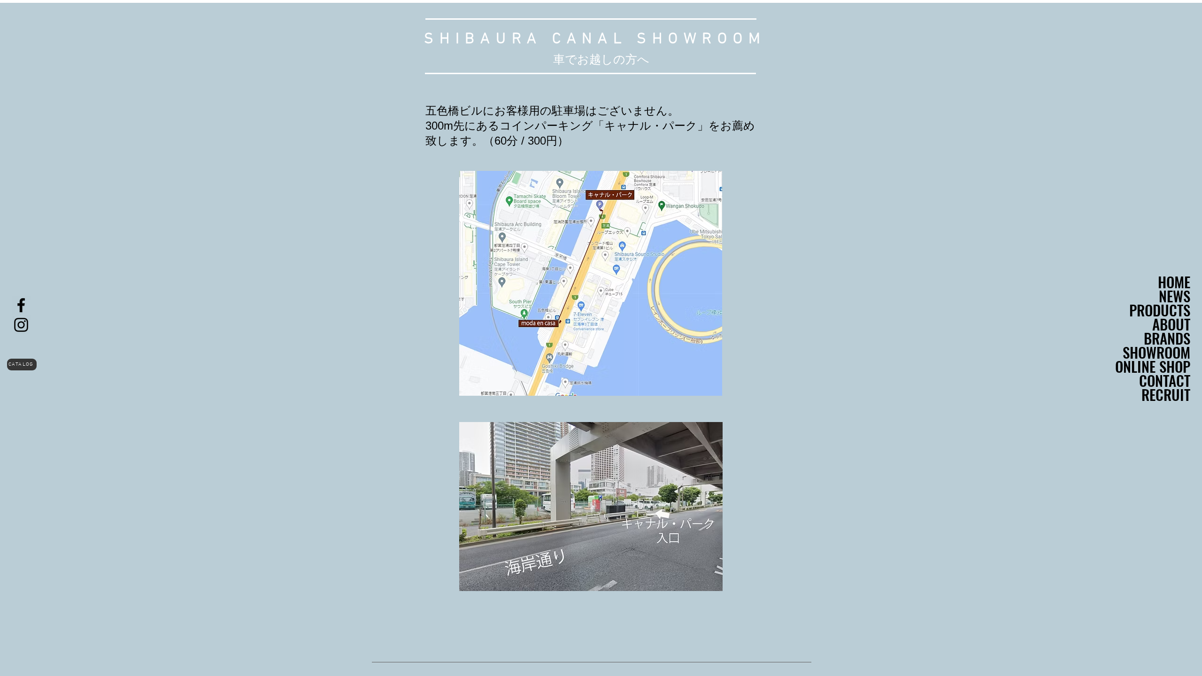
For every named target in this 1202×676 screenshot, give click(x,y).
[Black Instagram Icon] (21, 324)
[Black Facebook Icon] (21, 305)
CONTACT (1164, 380)
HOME (1174, 282)
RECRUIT (1165, 394)
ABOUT (1171, 324)
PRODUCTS (1159, 310)
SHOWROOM (1156, 352)
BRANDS (1167, 338)
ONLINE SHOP (1152, 366)
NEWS (1174, 296)
